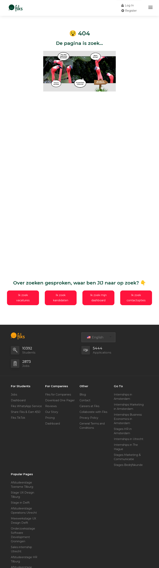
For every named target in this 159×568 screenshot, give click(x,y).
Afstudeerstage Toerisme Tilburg (22, 485)
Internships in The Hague (126, 447)
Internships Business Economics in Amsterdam (128, 419)
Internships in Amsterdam (123, 397)
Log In (129, 5)
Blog (83, 394)
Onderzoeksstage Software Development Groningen (23, 535)
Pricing (50, 417)
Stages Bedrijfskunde (128, 465)
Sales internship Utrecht (21, 549)
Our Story (51, 412)
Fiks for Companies (58, 394)
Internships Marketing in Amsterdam (129, 407)
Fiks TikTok (18, 417)
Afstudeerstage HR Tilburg (24, 559)
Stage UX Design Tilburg (22, 495)
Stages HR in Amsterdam (123, 431)
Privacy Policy (89, 417)
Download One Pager (60, 400)
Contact (85, 400)
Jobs (14, 394)
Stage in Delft (20, 502)
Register (130, 10)
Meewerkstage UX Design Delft (23, 520)
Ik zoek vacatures (22, 297)
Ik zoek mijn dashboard (98, 297)
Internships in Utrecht (128, 439)
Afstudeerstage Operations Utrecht (24, 510)
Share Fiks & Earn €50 (26, 412)
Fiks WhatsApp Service (26, 406)
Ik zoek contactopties (136, 297)
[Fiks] (15, 6)
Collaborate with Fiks (93, 412)
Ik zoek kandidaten (60, 297)
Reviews (51, 406)
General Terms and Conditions (92, 426)
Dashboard (18, 400)
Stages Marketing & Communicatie (127, 457)
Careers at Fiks (89, 406)
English (97, 337)
